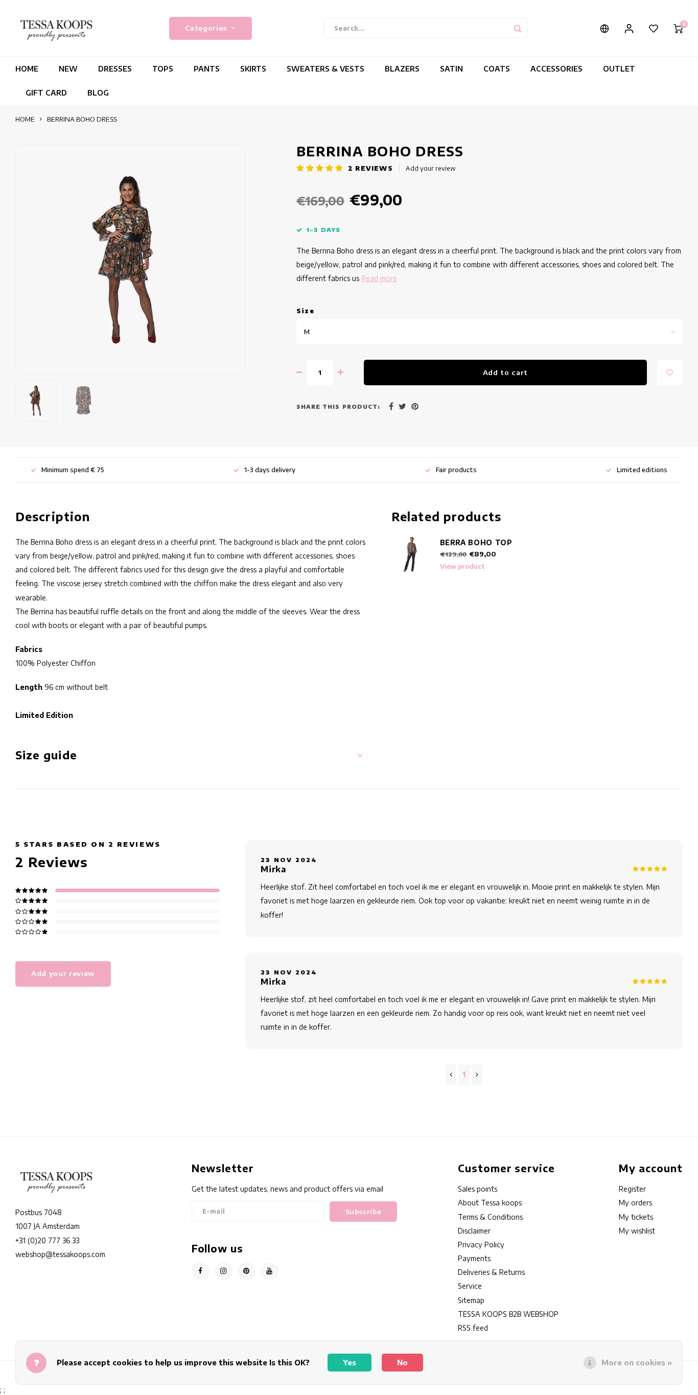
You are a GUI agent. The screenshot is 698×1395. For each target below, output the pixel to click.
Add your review (431, 168)
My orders (635, 1202)
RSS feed (473, 1327)
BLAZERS (402, 68)
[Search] (517, 28)
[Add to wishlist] (670, 372)
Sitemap (471, 1300)
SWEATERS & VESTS (325, 68)
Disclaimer (474, 1230)
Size (305, 311)
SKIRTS (253, 68)
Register (632, 1188)
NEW (68, 68)
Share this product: (338, 406)
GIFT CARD (46, 92)
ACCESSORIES (556, 68)
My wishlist (637, 1230)
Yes (349, 1362)
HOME (26, 68)
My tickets (636, 1217)
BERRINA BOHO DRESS (82, 119)
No (402, 1362)
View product (462, 566)
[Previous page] (451, 1074)
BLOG (98, 92)
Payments (474, 1258)
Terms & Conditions (490, 1217)
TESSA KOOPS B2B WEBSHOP (508, 1314)
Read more (379, 278)
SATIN (451, 68)
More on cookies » (636, 1362)
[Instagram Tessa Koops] (223, 1271)
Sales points (477, 1188)
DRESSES (115, 68)
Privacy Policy (481, 1244)
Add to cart (505, 372)
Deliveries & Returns (491, 1272)
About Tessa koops (490, 1202)
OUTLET (619, 68)
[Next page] (477, 1074)
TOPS (162, 68)
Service (470, 1286)
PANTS (207, 68)
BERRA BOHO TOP (476, 542)
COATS (496, 68)
